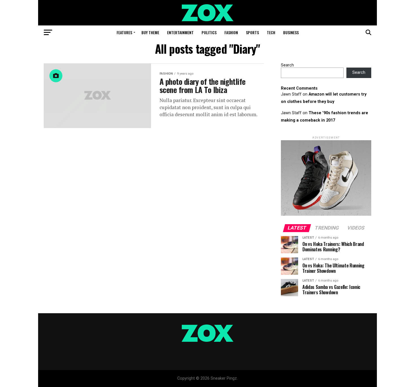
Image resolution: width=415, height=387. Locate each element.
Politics (209, 32)
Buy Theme (150, 32)
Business (291, 32)
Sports (252, 32)
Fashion (231, 32)
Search (287, 65)
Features (124, 32)
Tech (271, 32)
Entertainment (180, 32)
